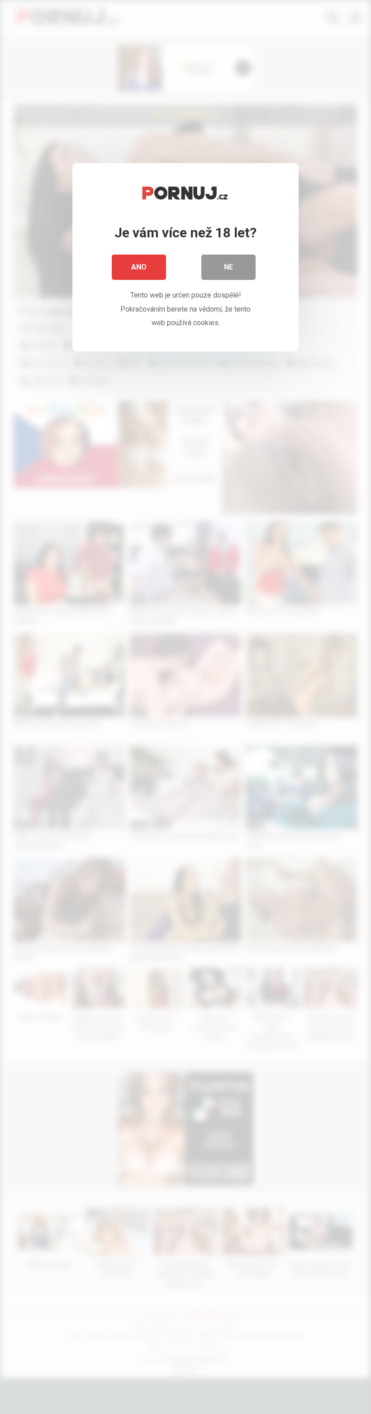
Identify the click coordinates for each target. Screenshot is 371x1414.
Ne (228, 267)
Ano (139, 267)
